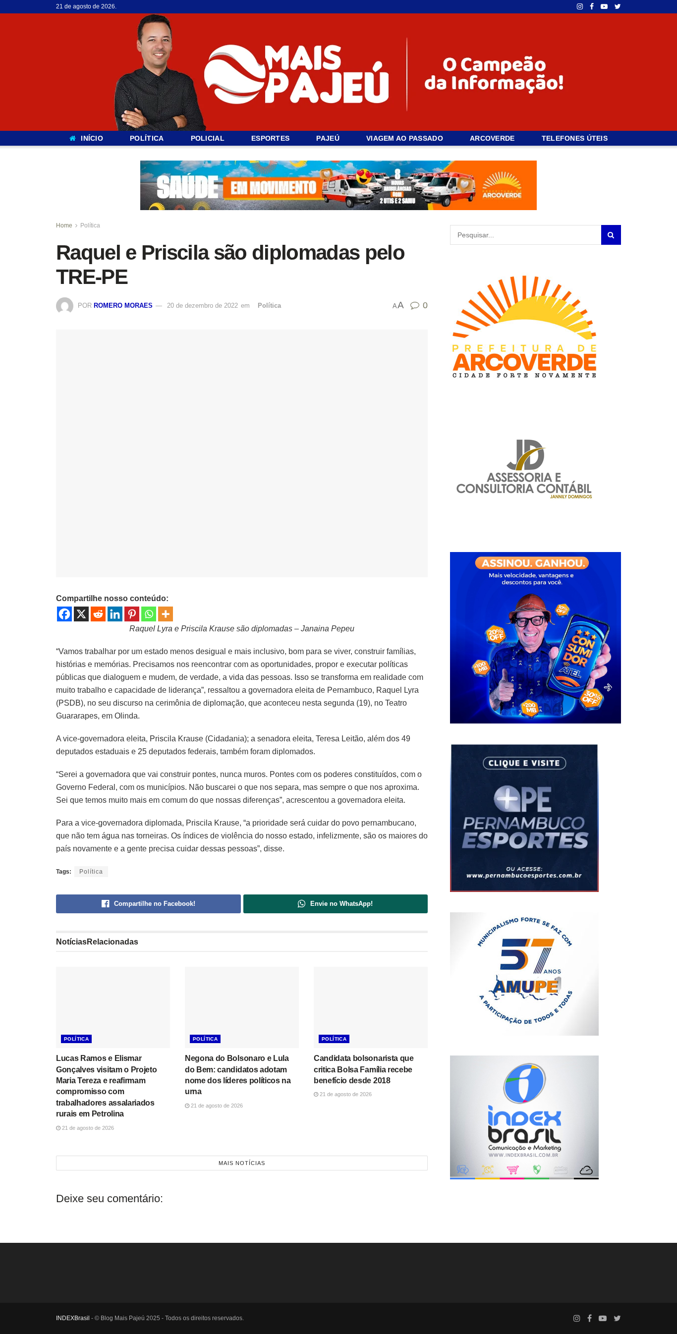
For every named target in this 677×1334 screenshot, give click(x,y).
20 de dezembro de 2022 (202, 305)
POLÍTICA (147, 138)
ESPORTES (270, 138)
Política (90, 225)
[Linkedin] (115, 614)
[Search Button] (611, 235)
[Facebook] (64, 614)
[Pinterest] (131, 614)
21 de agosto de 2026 (87, 1128)
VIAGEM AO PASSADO (404, 138)
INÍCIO (92, 138)
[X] (81, 614)
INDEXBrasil (73, 1318)
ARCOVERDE (492, 138)
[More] (165, 614)
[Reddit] (98, 614)
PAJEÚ (327, 138)
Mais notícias (242, 1163)
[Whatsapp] (148, 614)
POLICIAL (208, 138)
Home (64, 225)
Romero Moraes (123, 305)
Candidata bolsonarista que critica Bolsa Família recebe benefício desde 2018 (364, 1069)
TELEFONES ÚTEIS (575, 138)
